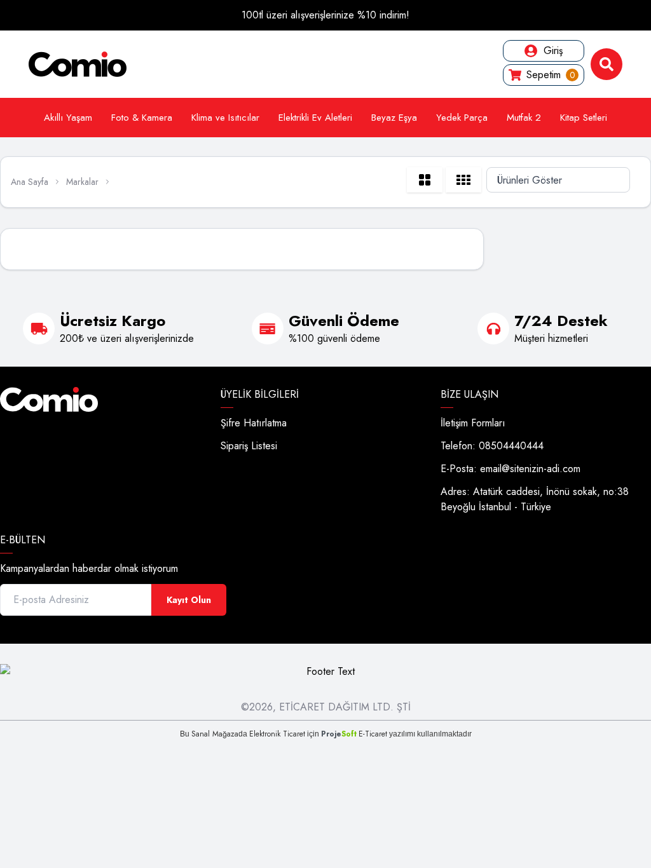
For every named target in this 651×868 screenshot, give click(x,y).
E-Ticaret (373, 734)
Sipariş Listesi (249, 445)
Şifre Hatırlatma (254, 423)
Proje (339, 734)
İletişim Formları (473, 423)
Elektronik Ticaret (277, 734)
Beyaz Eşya (394, 118)
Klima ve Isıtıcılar (225, 118)
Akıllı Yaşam (68, 118)
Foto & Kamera (141, 118)
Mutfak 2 (524, 118)
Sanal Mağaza (214, 734)
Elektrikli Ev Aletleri (315, 118)
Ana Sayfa (29, 181)
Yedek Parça (462, 118)
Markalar (82, 181)
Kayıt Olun (189, 599)
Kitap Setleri (583, 118)
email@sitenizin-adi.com (530, 468)
